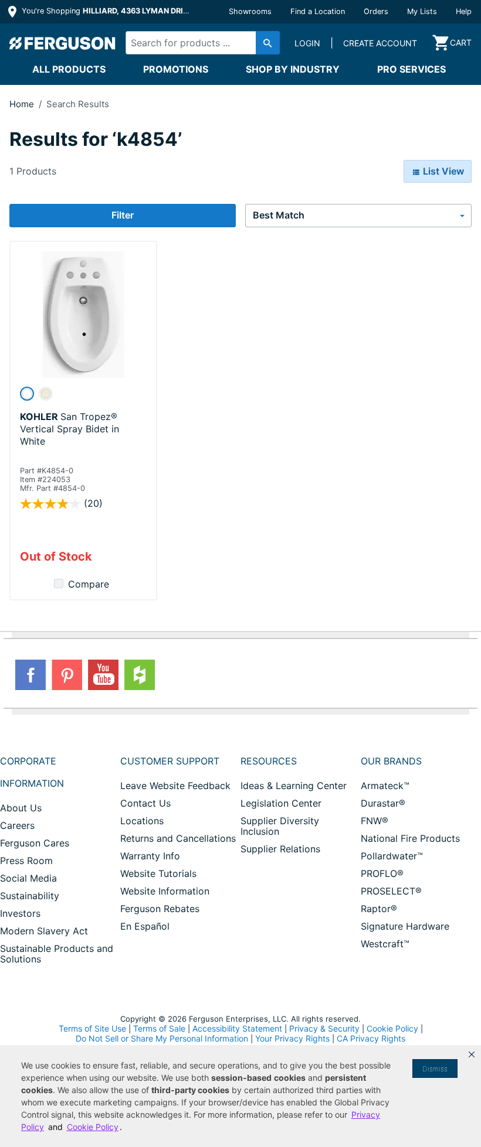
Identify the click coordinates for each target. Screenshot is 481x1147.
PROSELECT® (391, 891)
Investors (20, 913)
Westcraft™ (385, 944)
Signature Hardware (405, 926)
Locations (142, 821)
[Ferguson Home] (62, 43)
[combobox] (199, 42)
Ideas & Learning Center (293, 785)
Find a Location (317, 11)
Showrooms (250, 11)
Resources (268, 761)
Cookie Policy (392, 1028)
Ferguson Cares (34, 843)
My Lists (422, 11)
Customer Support (169, 761)
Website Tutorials (158, 873)
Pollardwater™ (392, 856)
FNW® (374, 821)
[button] (472, 1054)
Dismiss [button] (435, 1068)
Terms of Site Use (92, 1028)
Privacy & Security (324, 1028)
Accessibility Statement (237, 1028)
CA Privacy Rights (371, 1038)
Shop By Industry (293, 69)
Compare (88, 584)
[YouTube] (103, 675)
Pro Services (411, 69)
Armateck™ (385, 785)
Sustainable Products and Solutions (56, 954)
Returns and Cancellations (178, 838)
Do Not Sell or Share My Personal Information (162, 1038)
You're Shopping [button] (106, 10)
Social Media (28, 878)
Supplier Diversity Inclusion (279, 826)
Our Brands (391, 761)
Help (464, 11)
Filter (122, 215)
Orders (376, 11)
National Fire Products (410, 838)
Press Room (26, 860)
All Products (69, 69)
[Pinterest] (67, 675)
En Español (145, 926)
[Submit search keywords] (268, 42)
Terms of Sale (159, 1028)
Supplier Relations (280, 849)
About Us (21, 808)
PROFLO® (382, 873)
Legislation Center (280, 803)
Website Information (164, 891)
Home (21, 104)
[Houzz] (139, 675)
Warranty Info (150, 856)
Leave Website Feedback (175, 785)
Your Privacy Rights (292, 1038)
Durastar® (383, 803)
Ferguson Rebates (159, 908)
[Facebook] (30, 675)
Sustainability (29, 896)
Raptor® (379, 908)
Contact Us (145, 803)
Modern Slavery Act (44, 931)
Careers (17, 825)
